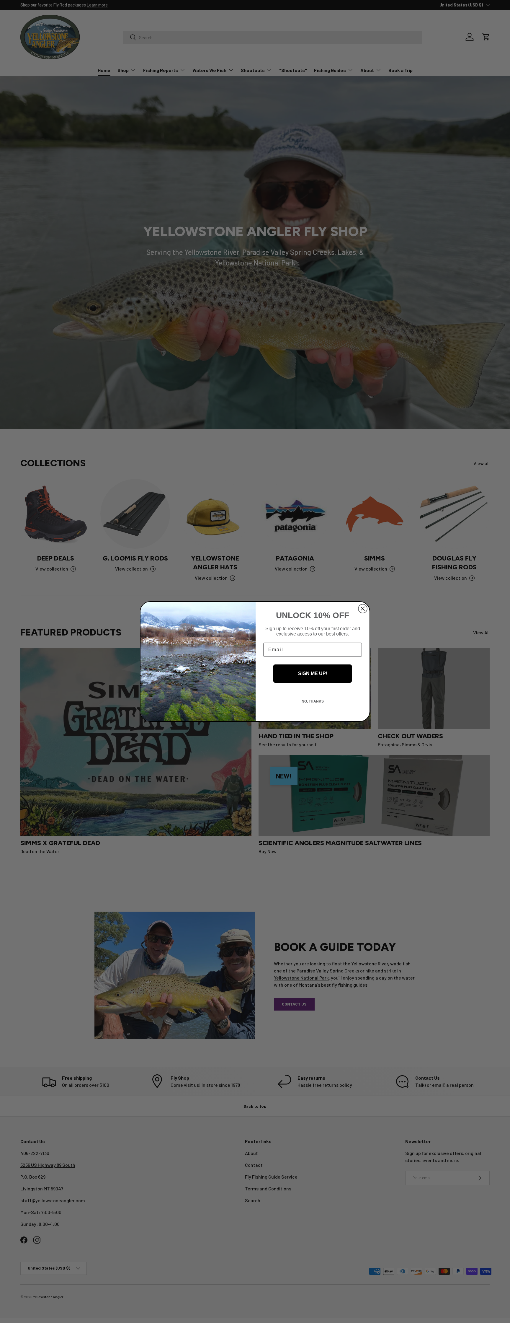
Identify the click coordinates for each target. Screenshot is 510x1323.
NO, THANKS (313, 701)
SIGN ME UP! (312, 673)
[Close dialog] (362, 608)
